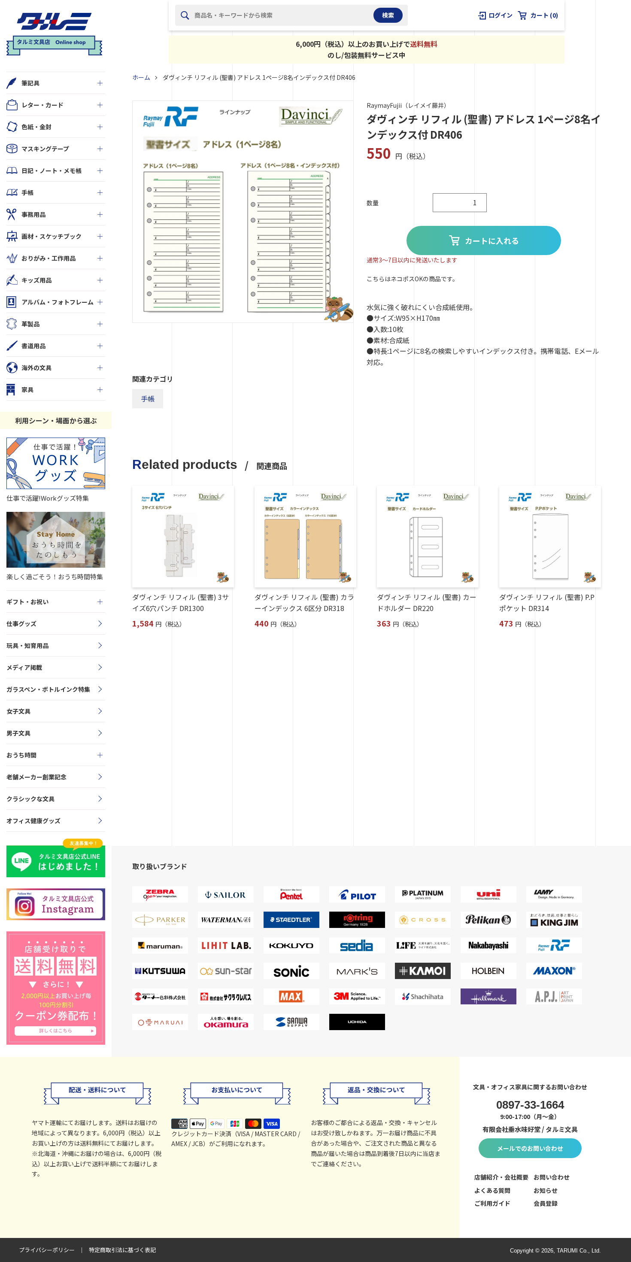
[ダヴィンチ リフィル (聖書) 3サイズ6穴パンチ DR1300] (183, 536)
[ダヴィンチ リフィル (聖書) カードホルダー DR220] (428, 536)
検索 (388, 15)
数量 (373, 202)
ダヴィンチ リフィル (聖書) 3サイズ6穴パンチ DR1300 (180, 602)
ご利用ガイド (492, 1203)
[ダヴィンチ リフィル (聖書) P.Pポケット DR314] (550, 536)
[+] (99, 83)
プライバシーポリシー (47, 1250)
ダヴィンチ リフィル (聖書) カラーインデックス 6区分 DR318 (304, 602)
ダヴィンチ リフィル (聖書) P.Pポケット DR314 (547, 602)
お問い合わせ (552, 1177)
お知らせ (546, 1190)
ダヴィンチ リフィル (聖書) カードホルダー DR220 (426, 602)
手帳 (148, 398)
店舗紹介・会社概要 (501, 1177)
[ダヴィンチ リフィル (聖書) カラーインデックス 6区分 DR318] (305, 536)
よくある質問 (492, 1190)
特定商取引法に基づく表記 (122, 1250)
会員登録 (546, 1203)
